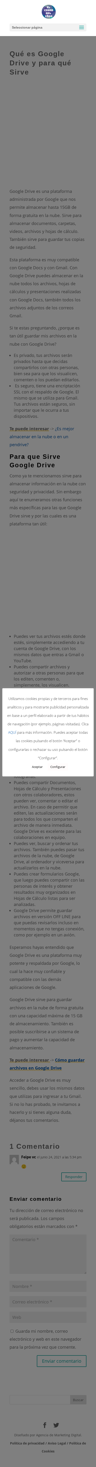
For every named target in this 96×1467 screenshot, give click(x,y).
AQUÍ (12, 732)
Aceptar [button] (37, 767)
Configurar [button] (57, 767)
